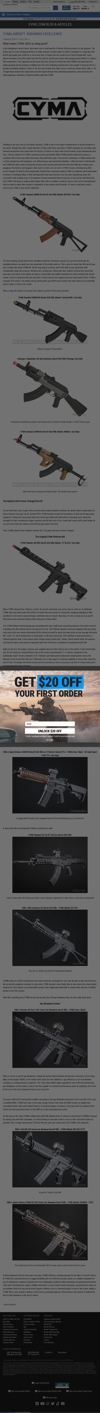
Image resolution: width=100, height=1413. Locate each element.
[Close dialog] (3, 673)
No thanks (50, 740)
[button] (50, 733)
